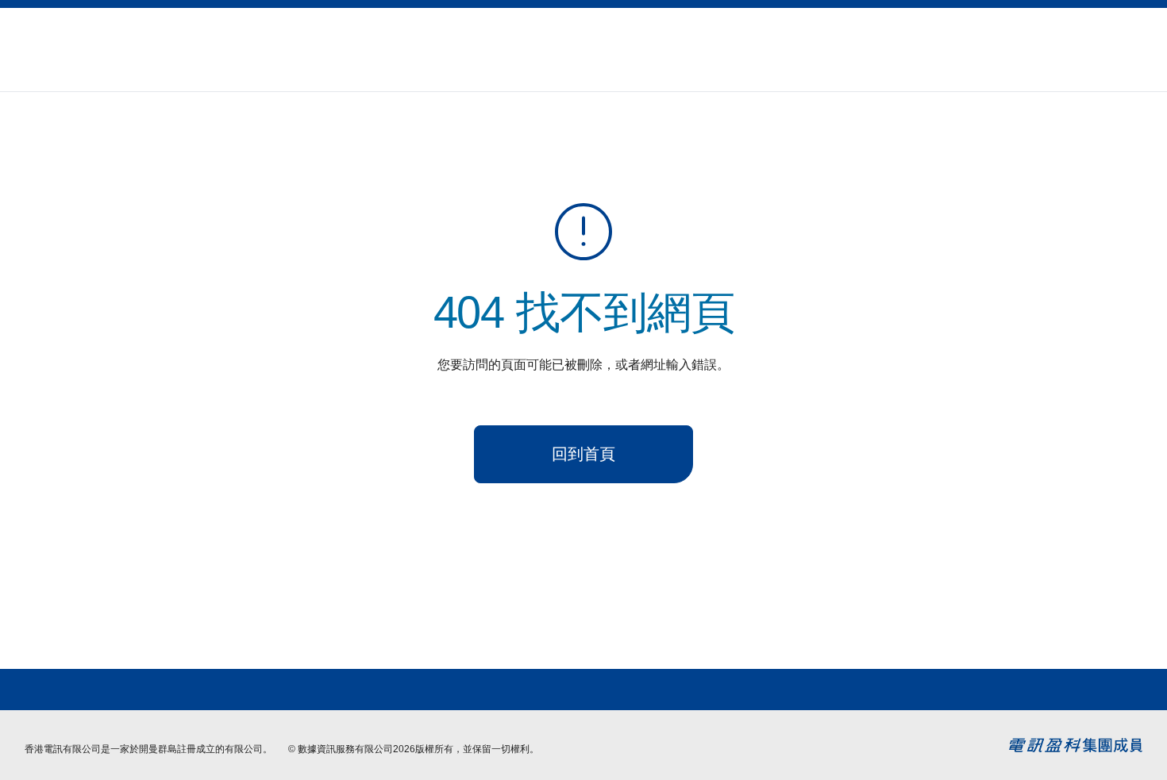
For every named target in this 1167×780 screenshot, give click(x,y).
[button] (1098, 40)
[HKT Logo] (64, 49)
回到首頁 (583, 454)
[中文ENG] (1136, 40)
